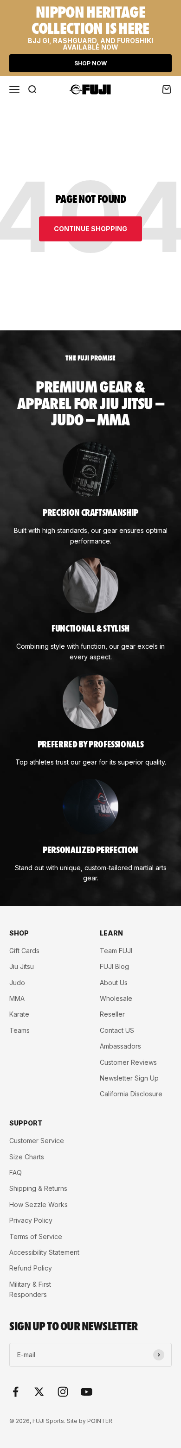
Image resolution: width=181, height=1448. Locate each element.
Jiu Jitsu (21, 966)
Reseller (112, 1014)
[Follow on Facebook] (15, 1391)
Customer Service (36, 1140)
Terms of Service (35, 1236)
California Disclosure (131, 1094)
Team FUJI (116, 951)
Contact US (117, 1030)
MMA (17, 998)
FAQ (15, 1172)
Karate (19, 1014)
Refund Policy (30, 1268)
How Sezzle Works (38, 1204)
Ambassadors (120, 1046)
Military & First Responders (30, 1289)
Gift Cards (24, 951)
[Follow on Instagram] (63, 1391)
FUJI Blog (114, 966)
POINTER (99, 1420)
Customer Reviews (128, 1062)
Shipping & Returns (38, 1188)
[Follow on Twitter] (39, 1391)
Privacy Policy (30, 1220)
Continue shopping (90, 229)
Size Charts (26, 1157)
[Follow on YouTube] (86, 1391)
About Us (114, 982)
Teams (19, 1030)
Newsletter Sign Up (129, 1078)
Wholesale (116, 998)
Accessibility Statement (44, 1252)
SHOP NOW (90, 63)
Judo (17, 982)
